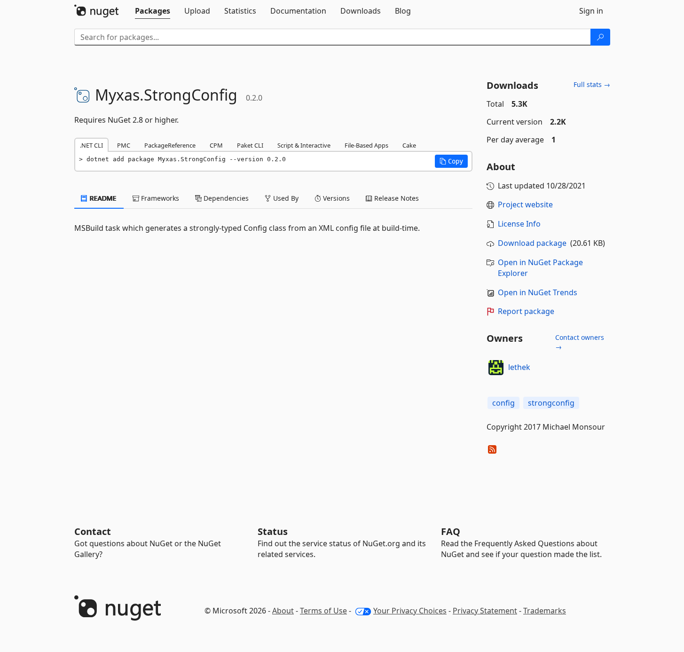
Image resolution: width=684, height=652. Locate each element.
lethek (519, 367)
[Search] (600, 37)
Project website (525, 204)
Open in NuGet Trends (537, 292)
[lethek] (495, 367)
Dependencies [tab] (225, 198)
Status (273, 531)
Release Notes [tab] (395, 198)
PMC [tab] (123, 145)
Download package (532, 243)
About (283, 610)
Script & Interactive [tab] (303, 145)
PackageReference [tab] (170, 145)
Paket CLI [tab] (250, 145)
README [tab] (102, 198)
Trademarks (544, 610)
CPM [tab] (216, 145)
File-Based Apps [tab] (366, 145)
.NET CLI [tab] (91, 145)
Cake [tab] (409, 145)
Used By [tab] (285, 198)
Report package (526, 311)
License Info (519, 224)
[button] (451, 161)
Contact (92, 531)
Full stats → (592, 84)
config (503, 403)
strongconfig (551, 403)
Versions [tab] (335, 198)
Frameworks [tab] (159, 198)
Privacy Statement (485, 610)
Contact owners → (579, 342)
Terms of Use (323, 610)
